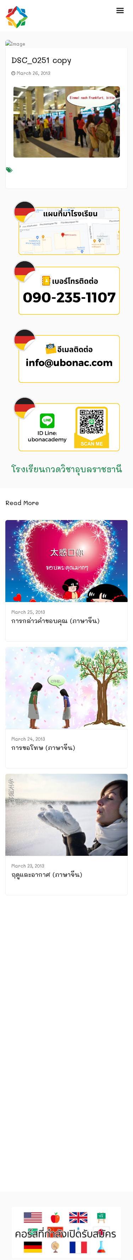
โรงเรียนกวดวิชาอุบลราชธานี (66, 469)
